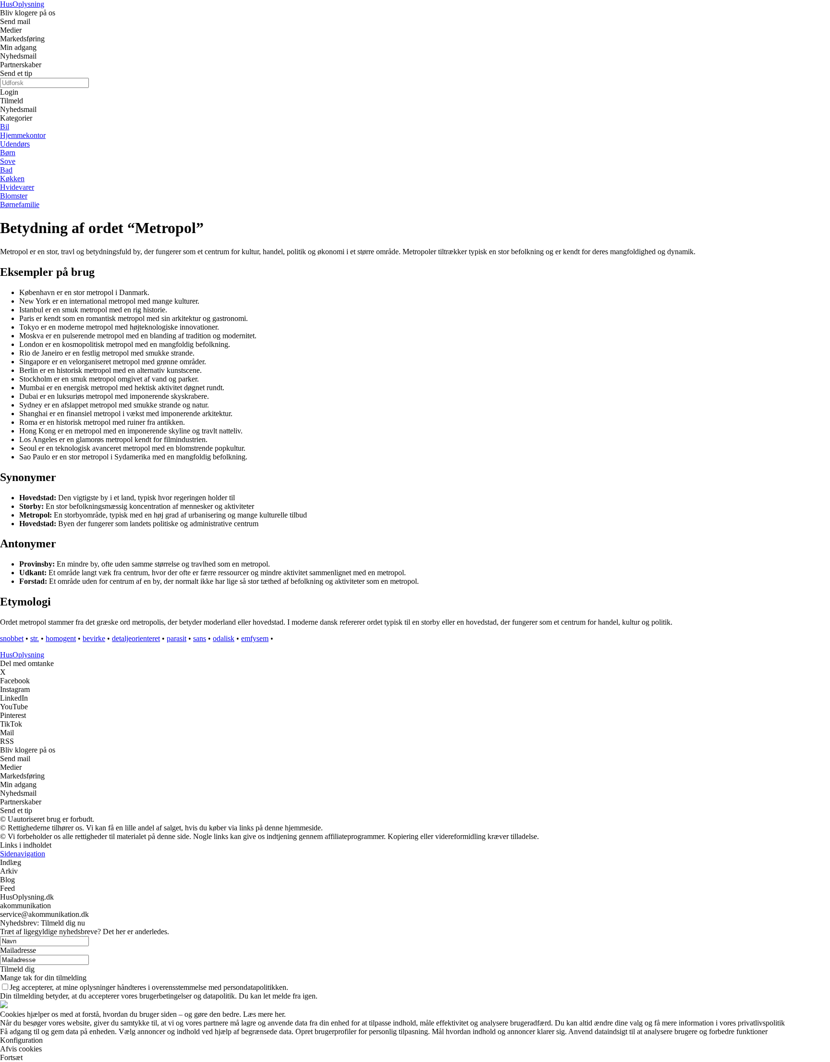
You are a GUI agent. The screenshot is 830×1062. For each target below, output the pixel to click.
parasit (176, 638)
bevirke (94, 638)
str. (34, 638)
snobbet (12, 638)
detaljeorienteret (136, 638)
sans (199, 638)
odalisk (223, 638)
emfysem (255, 638)
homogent (61, 638)
